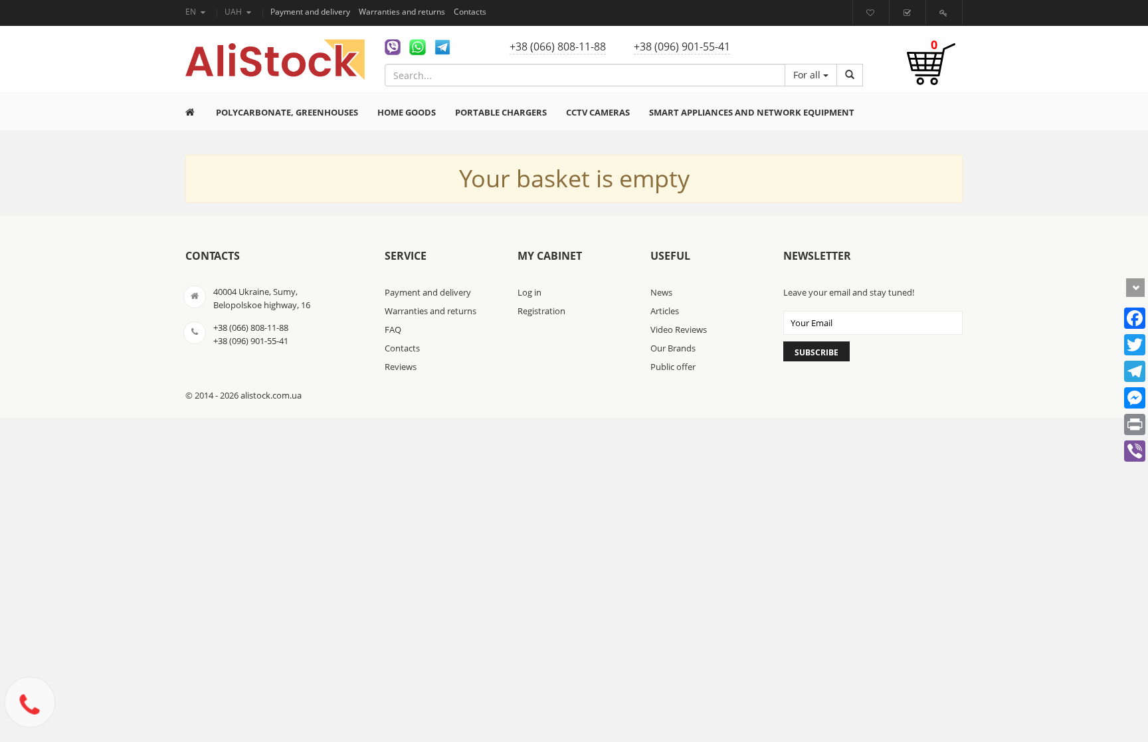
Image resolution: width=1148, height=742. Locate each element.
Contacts (470, 11)
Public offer (673, 367)
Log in (529, 292)
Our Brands (673, 348)
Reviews (401, 367)
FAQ (393, 329)
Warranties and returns (403, 11)
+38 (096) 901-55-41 (682, 46)
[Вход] (945, 13)
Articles (664, 311)
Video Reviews (678, 329)
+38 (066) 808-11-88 (558, 46)
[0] (931, 71)
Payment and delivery (311, 11)
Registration (541, 311)
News (661, 292)
